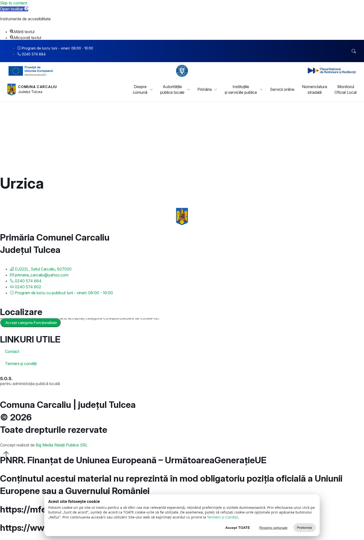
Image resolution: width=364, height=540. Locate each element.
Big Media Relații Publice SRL (62, 444)
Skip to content (13, 2)
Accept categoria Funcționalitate (31, 322)
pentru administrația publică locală (30, 383)
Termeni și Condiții (222, 517)
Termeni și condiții (21, 363)
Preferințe (304, 528)
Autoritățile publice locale (172, 89)
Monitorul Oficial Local (346, 89)
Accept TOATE (237, 528)
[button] (14, 8)
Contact (12, 351)
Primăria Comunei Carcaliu (54, 237)
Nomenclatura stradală (314, 89)
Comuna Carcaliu (37, 87)
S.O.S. (6, 378)
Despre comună (140, 89)
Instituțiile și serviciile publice (241, 89)
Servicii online (282, 89)
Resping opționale (273, 528)
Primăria (204, 89)
